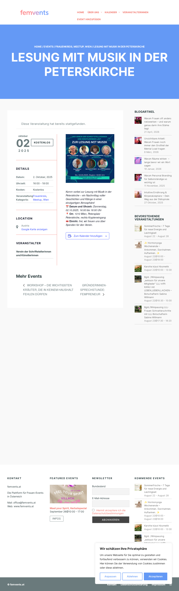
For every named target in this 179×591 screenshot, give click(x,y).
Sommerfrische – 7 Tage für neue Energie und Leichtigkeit (157, 229)
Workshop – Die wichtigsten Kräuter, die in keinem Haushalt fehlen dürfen (48, 289)
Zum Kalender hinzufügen (88, 236)
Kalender (111, 12)
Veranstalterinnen (135, 12)
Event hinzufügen (89, 19)
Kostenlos (42, 142)
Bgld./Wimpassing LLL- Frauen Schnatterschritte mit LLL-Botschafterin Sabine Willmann (157, 312)
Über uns (93, 12)
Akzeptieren (156, 576)
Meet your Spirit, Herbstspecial (68, 508)
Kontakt (111, 584)
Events (48, 46)
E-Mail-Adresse (100, 498)
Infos (56, 518)
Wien (88, 46)
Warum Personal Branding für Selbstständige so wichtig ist (158, 179)
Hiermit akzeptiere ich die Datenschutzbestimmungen (109, 512)
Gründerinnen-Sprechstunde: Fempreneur (93, 289)
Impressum (158, 584)
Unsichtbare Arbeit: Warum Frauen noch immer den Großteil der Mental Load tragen (156, 143)
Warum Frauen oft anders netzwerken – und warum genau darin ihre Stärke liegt (157, 123)
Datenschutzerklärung (134, 584)
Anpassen (110, 576)
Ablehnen (132, 576)
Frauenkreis (63, 46)
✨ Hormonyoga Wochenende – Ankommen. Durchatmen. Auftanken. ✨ (157, 248)
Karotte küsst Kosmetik (156, 266)
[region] (133, 563)
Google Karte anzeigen (34, 229)
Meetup (79, 46)
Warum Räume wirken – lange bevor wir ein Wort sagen (157, 162)
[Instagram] (170, 584)
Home (80, 12)
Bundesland (99, 486)
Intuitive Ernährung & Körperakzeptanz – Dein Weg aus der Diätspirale (156, 195)
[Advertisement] (153, 385)
